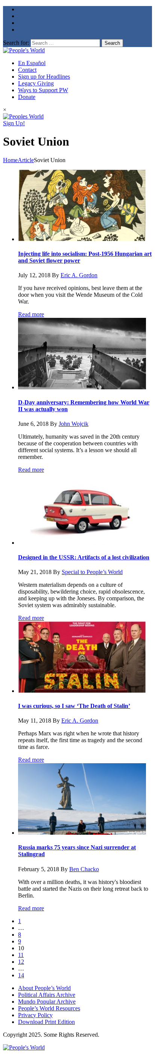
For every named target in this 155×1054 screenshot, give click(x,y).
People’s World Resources (49, 1008)
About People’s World (44, 988)
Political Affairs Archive (46, 995)
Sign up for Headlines (44, 76)
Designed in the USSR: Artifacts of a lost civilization (83, 557)
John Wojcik (73, 424)
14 (21, 975)
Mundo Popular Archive (47, 1001)
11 (21, 955)
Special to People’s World (92, 572)
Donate (26, 97)
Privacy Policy (35, 1015)
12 (21, 961)
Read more (31, 314)
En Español (32, 63)
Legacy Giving (36, 83)
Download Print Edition (46, 1022)
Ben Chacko (84, 869)
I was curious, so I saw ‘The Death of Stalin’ (74, 706)
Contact (27, 70)
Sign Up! (14, 123)
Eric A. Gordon (79, 275)
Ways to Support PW (43, 90)
